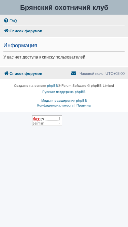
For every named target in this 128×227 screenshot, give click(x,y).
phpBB (52, 85)
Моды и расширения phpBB (64, 100)
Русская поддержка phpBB (64, 92)
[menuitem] (10, 21)
